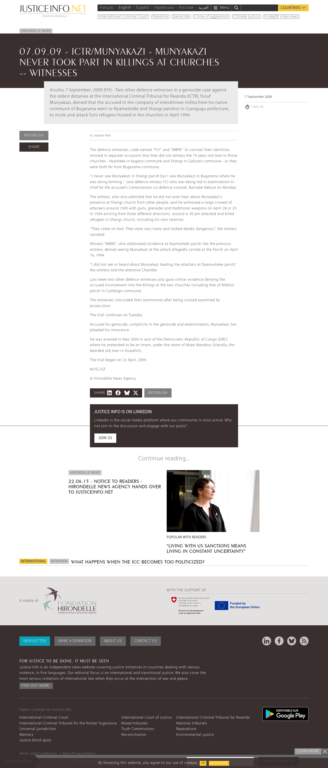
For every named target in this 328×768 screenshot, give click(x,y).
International (33, 561)
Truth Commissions (137, 729)
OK (203, 763)
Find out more (35, 686)
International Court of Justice (146, 718)
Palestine (160, 17)
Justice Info (102, 135)
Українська (164, 8)
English (125, 8)
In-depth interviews (281, 17)
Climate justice (246, 17)
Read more (219, 763)
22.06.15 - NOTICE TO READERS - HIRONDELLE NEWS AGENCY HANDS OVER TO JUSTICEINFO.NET (115, 486)
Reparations (186, 729)
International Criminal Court (123, 17)
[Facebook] (279, 640)
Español (142, 8)
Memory (26, 735)
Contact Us (145, 641)
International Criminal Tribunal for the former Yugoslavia (68, 723)
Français (107, 8)
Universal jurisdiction (37, 729)
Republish (34, 135)
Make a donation (74, 641)
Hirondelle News (36, 31)
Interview (59, 561)
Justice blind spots (35, 740)
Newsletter (34, 641)
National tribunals (191, 723)
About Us (113, 641)
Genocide (181, 17)
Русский (186, 8)
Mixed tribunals (134, 723)
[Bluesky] (291, 640)
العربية (203, 8)
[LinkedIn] (266, 640)
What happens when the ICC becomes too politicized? (138, 561)
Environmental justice (195, 735)
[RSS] (304, 640)
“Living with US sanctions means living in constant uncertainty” (206, 548)
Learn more (308, 751)
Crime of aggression (211, 17)
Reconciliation (133, 735)
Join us (105, 438)
